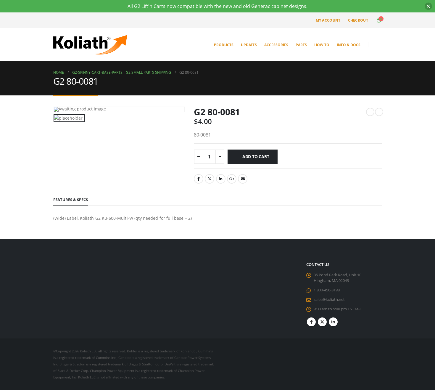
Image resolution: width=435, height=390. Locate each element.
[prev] (370, 112)
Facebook (198, 179)
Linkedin (333, 321)
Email (242, 179)
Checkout (358, 20)
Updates (249, 44)
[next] (379, 112)
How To (321, 44)
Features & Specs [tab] (70, 199)
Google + (231, 179)
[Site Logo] (90, 44)
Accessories (276, 44)
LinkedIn (220, 179)
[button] (377, 45)
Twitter (209, 179)
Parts (301, 44)
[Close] (428, 6)
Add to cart (255, 156)
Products (223, 44)
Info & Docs (348, 44)
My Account (328, 20)
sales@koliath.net (329, 299)
